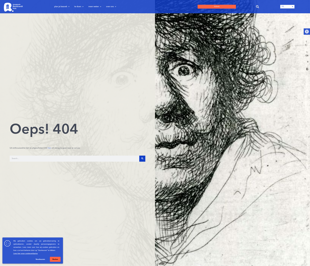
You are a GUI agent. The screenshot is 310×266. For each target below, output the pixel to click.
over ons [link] (110, 7)
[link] (307, 31)
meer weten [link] (93, 7)
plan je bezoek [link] (60, 7)
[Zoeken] (142, 159)
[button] (257, 7)
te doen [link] (77, 7)
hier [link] (49, 148)
